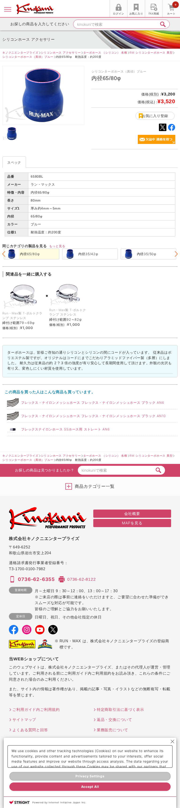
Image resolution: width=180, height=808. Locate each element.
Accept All (90, 787)
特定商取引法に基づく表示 (120, 709)
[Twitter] (53, 631)
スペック (14, 162)
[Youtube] (40, 631)
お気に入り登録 (155, 116)
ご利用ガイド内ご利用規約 (36, 709)
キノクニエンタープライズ (20, 52)
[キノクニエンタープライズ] (35, 9)
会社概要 (132, 513)
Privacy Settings (90, 776)
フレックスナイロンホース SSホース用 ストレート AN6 (65, 429)
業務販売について (112, 729)
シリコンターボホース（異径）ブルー (27, 57)
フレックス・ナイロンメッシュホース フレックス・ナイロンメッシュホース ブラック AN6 (92, 402)
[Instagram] (26, 631)
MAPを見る (132, 523)
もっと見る (57, 246)
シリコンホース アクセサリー (61, 52)
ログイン (118, 13)
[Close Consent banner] (172, 741)
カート (171, 9)
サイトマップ (24, 719)
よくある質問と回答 (30, 729)
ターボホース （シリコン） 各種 (105, 52)
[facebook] (13, 631)
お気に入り (136, 13)
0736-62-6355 (36, 579)
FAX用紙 (154, 13)
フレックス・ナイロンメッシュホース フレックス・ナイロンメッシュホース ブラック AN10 (93, 416)
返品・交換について (114, 719)
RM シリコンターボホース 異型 (151, 52)
